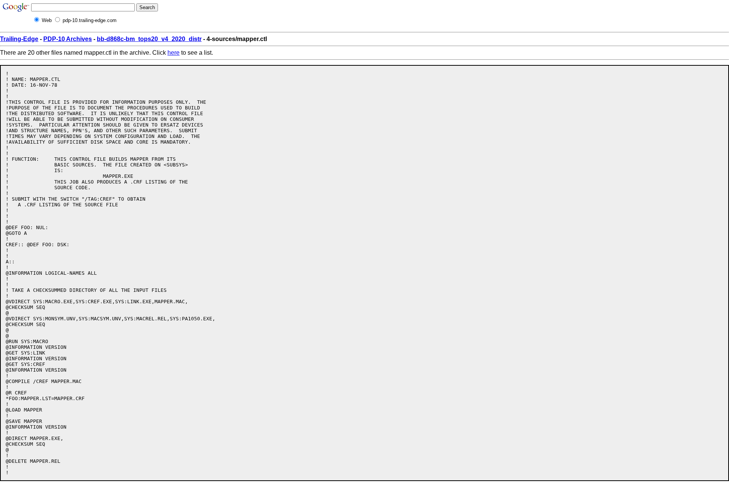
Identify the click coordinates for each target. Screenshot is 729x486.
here (173, 52)
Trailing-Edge (19, 39)
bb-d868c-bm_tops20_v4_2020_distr (149, 39)
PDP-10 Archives (67, 39)
